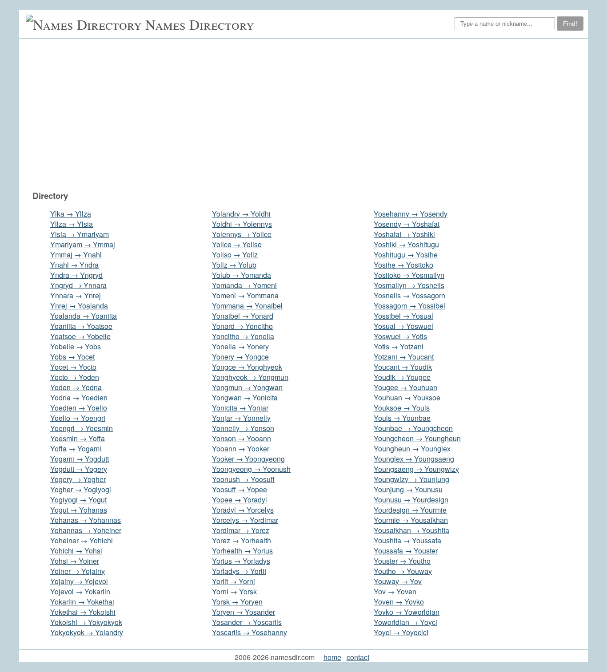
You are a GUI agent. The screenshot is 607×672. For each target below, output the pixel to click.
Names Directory (199, 24)
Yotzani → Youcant (404, 357)
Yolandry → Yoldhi (241, 214)
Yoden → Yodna (76, 387)
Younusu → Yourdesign (411, 499)
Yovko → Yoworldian (406, 612)
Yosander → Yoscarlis (247, 622)
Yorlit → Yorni (233, 581)
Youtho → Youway (403, 571)
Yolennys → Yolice (242, 234)
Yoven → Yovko (399, 602)
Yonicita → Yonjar (240, 408)
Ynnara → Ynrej (75, 295)
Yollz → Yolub (234, 265)
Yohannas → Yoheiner (85, 530)
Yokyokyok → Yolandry (86, 632)
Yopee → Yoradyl (239, 499)
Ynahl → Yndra (74, 265)
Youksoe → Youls (402, 408)
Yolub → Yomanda (241, 275)
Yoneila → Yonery (240, 346)
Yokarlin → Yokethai (82, 602)
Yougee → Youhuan (405, 387)
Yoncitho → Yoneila (243, 336)
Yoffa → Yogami (75, 448)
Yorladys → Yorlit (239, 571)
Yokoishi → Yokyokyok (86, 622)
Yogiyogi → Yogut (78, 499)
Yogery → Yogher (78, 479)
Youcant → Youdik (403, 367)
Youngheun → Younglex (412, 448)
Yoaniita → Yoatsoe (81, 326)
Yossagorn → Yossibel (409, 305)
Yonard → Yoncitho (242, 326)
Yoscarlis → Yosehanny (249, 632)
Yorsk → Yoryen (237, 602)
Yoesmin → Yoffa (77, 438)
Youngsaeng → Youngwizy (416, 469)
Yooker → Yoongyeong (248, 459)
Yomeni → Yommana (245, 295)
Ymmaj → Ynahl (76, 254)
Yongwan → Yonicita (245, 397)
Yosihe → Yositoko (403, 265)
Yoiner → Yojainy (77, 571)
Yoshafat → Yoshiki (404, 234)
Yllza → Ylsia (71, 224)
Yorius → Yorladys (241, 561)
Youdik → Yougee (402, 377)
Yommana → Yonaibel (247, 305)
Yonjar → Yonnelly (241, 418)
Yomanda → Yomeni (244, 285)
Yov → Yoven (395, 591)
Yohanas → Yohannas (85, 520)
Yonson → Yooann (241, 438)
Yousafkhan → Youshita (411, 530)
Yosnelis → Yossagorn (409, 295)
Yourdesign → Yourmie (410, 510)
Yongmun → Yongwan (247, 387)
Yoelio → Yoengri (77, 418)
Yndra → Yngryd (76, 275)
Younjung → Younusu (408, 489)
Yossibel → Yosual (403, 316)
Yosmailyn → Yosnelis (409, 285)
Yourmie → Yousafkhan (411, 520)
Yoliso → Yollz (235, 254)
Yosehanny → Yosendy (410, 214)
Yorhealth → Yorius (242, 551)
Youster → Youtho (402, 561)
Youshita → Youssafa (407, 540)
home (332, 657)
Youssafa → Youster (406, 551)
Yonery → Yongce (240, 357)
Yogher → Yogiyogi (80, 489)
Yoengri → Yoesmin (81, 428)
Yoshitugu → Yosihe (406, 254)
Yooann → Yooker (240, 448)
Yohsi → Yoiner (74, 561)
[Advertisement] (308, 114)
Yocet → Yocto (73, 367)
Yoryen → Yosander (243, 612)
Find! (570, 23)
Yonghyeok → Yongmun (250, 377)
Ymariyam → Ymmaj (82, 244)
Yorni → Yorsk (234, 591)
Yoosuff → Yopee (239, 489)
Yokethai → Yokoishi (83, 612)
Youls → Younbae (402, 418)
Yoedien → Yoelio (78, 408)
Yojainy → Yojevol (79, 581)
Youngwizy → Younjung (411, 479)
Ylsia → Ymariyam (79, 234)
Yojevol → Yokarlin (80, 591)
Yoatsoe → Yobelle (80, 336)
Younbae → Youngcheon (413, 428)
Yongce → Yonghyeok (247, 367)
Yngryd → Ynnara (78, 285)
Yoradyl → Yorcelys (243, 510)
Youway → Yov (398, 581)
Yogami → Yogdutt (79, 459)
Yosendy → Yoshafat (406, 224)
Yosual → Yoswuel (403, 326)
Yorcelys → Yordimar (245, 520)
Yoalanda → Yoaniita (83, 316)
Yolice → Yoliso (237, 244)
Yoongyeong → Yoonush (251, 469)
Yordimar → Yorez (240, 530)
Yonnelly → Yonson (243, 428)
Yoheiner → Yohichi (81, 540)
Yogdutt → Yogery (78, 469)
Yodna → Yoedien (79, 397)
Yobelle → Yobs (75, 346)
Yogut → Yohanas (78, 510)
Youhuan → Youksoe (407, 397)
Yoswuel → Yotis (400, 336)
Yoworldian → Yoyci (405, 622)
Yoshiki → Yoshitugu (406, 244)
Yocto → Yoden (74, 377)
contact (358, 657)
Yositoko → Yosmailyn (409, 275)
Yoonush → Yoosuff (243, 479)
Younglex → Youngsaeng (414, 459)
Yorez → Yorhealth (241, 540)
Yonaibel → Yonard (242, 316)
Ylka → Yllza (70, 214)
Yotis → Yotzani (398, 346)
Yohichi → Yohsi (76, 551)
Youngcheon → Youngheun (417, 438)
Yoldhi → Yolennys (242, 224)
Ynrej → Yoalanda (79, 305)
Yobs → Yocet (72, 357)
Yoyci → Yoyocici (401, 632)
